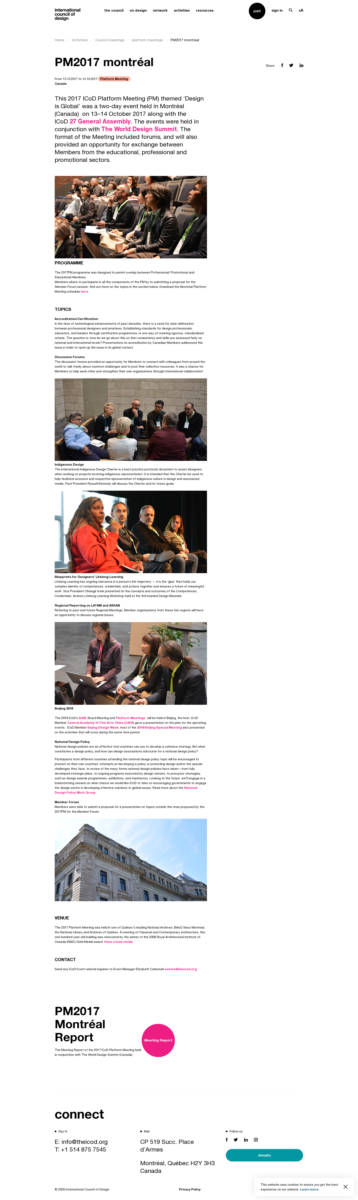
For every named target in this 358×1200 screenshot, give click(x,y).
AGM (82, 718)
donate (264, 1155)
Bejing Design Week (103, 727)
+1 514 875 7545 (83, 1149)
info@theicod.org (85, 1141)
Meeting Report (158, 1040)
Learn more (309, 1189)
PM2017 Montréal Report (80, 1024)
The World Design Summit (139, 128)
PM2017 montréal (185, 40)
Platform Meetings (130, 718)
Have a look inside (118, 941)
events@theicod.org (180, 969)
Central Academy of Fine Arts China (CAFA (100, 722)
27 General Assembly (99, 121)
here (84, 291)
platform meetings (147, 40)
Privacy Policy (190, 1189)
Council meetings (109, 40)
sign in (277, 10)
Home (59, 40)
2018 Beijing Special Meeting (159, 727)
